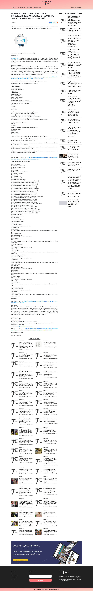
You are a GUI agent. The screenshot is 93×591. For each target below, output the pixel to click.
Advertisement (15, 578)
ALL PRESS (29, 8)
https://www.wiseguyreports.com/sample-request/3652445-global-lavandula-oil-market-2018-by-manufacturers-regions (34, 77)
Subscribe (40, 580)
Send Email (17, 320)
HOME (14, 8)
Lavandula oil (14, 58)
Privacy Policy (14, 576)
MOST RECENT (21, 8)
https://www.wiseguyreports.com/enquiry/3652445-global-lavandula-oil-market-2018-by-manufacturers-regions (34, 158)
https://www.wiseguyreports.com (24, 326)
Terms (13, 574)
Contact (13, 580)
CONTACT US (37, 8)
